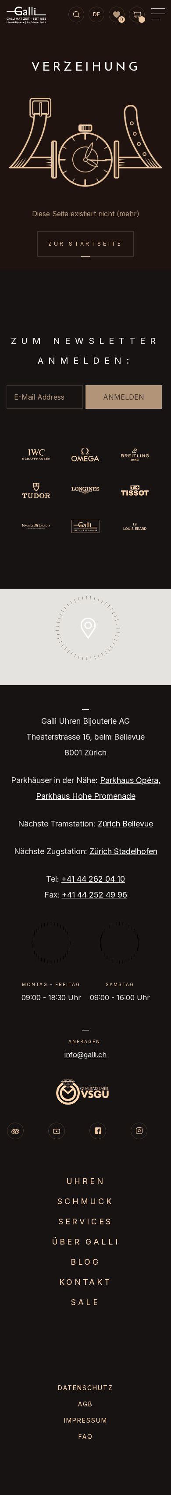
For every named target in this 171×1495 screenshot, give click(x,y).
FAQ (85, 1436)
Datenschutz (85, 1387)
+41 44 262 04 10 (93, 878)
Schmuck (85, 1201)
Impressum (85, 1420)
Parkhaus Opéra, (130, 780)
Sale (85, 1302)
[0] (116, 14)
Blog (85, 1261)
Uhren (85, 1181)
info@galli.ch (85, 1054)
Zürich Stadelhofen (123, 851)
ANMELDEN (123, 397)
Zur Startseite (85, 243)
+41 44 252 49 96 (94, 894)
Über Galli (86, 1241)
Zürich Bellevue (125, 823)
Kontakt (85, 1282)
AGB (85, 1404)
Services (85, 1221)
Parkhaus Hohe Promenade (85, 796)
